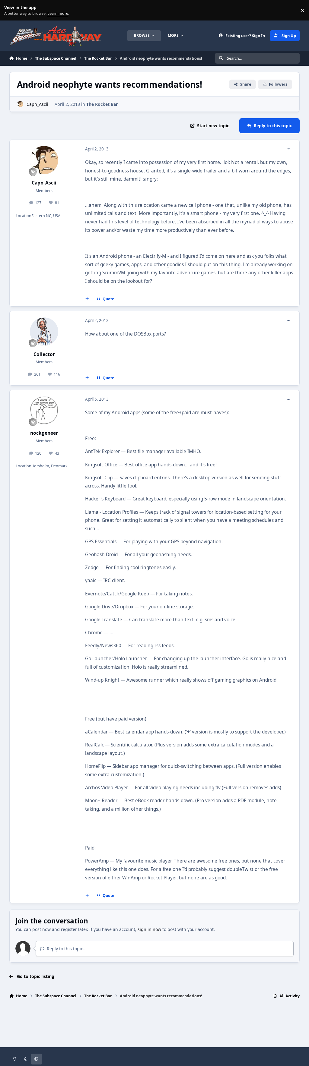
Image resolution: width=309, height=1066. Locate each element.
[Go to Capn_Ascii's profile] (20, 104)
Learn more (11, 10)
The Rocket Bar (102, 104)
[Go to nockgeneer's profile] (44, 410)
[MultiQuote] (87, 299)
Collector (44, 354)
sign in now (149, 929)
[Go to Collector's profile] (44, 331)
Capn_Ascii (37, 104)
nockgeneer (44, 433)
